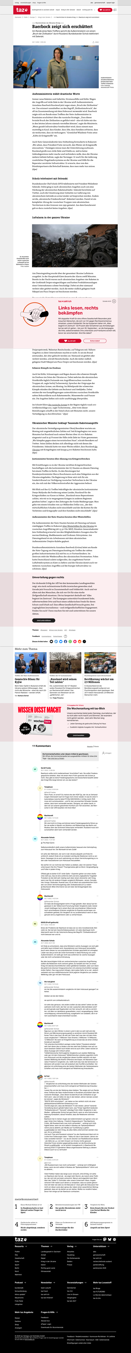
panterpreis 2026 (99, 1268)
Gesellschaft (19, 1258)
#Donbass (72, 630)
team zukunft (46, 1288)
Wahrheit (18, 1275)
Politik (26, 17)
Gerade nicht (107, 301)
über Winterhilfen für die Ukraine (78, 526)
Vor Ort (70, 1291)
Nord (17, 1271)
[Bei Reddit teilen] (79, 641)
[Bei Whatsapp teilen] (70, 641)
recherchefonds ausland (102, 1261)
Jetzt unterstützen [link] (44, 620)
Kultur (17, 1261)
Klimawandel (46, 1271)
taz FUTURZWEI (99, 1292)
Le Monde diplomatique (102, 1295)
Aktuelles (70, 1252)
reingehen (19, 1304)
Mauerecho (19, 1298)
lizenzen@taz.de (29, 1339)
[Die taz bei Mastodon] (105, 1240)
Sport (17, 1265)
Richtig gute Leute (48, 1268)
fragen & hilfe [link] (41, 3)
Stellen (69, 1261)
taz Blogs (96, 1288)
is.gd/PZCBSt (49, 1130)
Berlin (17, 1268)
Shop (17, 1325)
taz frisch (44, 1291)
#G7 (65, 630)
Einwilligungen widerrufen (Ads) (79, 1343)
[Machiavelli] (40, 817)
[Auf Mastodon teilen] (56, 641)
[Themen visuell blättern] (95, 9)
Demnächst (71, 1288)
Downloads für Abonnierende (52, 1327)
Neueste (90, 746)
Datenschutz (80, 1340)
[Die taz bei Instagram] (114, 1240)
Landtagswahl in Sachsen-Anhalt (51, 1253)
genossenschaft (99, 1255)
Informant (71, 1340)
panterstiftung (98, 1265)
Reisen (17, 1318)
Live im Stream (72, 1294)
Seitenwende (104, 1340)
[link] (43, 9)
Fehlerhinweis (57, 636)
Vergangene (71, 1298)
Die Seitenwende (73, 1258)
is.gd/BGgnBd (55, 1145)
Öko (16, 1255)
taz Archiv (97, 1298)
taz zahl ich (97, 1258)
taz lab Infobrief (47, 1298)
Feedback (45, 1317)
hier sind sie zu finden (56, 758)
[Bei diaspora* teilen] (75, 641)
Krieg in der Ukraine (44, 17)
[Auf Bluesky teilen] (60, 641)
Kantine (18, 1321)
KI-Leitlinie (111, 1336)
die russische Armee (57, 404)
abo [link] (92, 3)
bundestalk (19, 1288)
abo (94, 1252)
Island (43, 1265)
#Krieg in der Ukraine (56, 630)
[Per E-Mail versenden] (51, 641)
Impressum (90, 1340)
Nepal (43, 1258)
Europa (32, 17)
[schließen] (114, 301)
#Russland (44, 630)
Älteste (96, 746)
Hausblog (70, 1255)
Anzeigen (18, 1328)
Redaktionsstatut (82, 1336)
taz (21, 1239)
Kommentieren (47, 636)
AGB (97, 1340)
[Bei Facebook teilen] (65, 641)
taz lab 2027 (71, 1301)
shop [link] (34, 3)
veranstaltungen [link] (25, 3)
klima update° (20, 1294)
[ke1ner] (40, 1077)
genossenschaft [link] (100, 3)
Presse (69, 1265)
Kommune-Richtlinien (98, 1336)
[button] (115, 10)
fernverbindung (21, 1291)
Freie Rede (19, 1301)
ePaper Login (46, 1324)
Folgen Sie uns (97, 1240)
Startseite (18, 17)
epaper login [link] (111, 3)
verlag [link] (17, 3)
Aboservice (45, 1321)
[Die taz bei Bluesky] (109, 1240)
